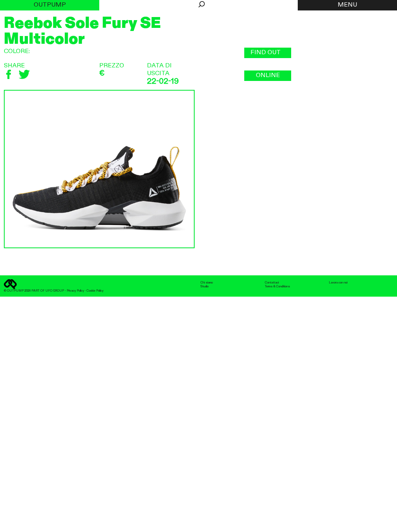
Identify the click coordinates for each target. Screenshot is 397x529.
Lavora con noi (338, 282)
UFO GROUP (54, 290)
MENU (347, 5)
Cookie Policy (95, 290)
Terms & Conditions (277, 286)
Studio (204, 286)
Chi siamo (206, 282)
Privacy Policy (75, 290)
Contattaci (272, 282)
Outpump (50, 5)
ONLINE (268, 75)
